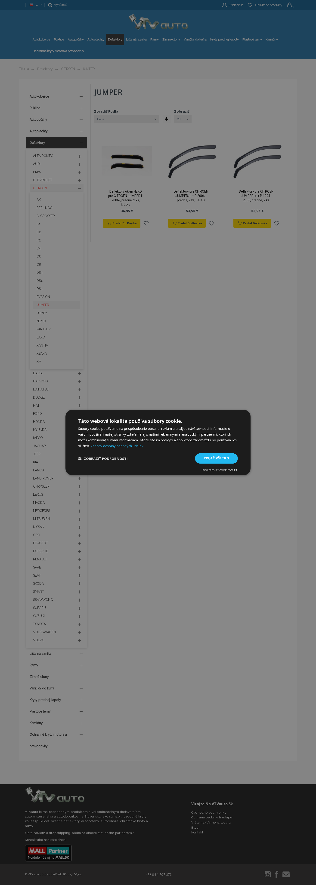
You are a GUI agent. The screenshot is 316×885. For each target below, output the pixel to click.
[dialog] (158, 442)
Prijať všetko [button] (216, 458)
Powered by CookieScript (219, 470)
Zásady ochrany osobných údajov (117, 445)
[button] (103, 458)
